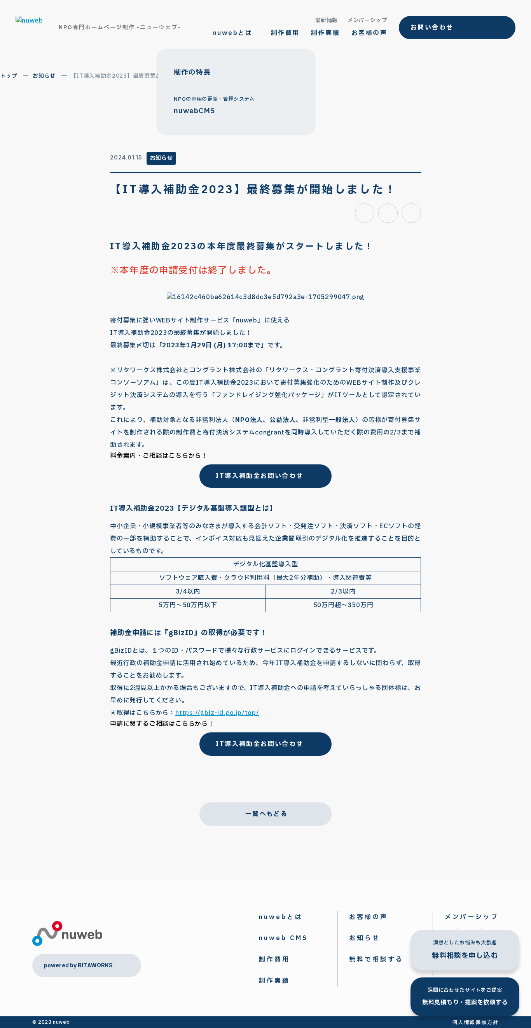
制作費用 (285, 33)
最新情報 (326, 20)
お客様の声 (369, 33)
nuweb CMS (283, 938)
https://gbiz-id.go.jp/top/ (217, 713)
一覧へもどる (266, 814)
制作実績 (325, 33)
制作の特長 (192, 72)
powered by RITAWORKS (78, 965)
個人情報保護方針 (475, 1022)
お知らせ (44, 76)
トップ (8, 76)
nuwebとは (280, 917)
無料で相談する (376, 959)
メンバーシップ (367, 20)
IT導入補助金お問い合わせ (259, 476)
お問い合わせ (431, 27)
